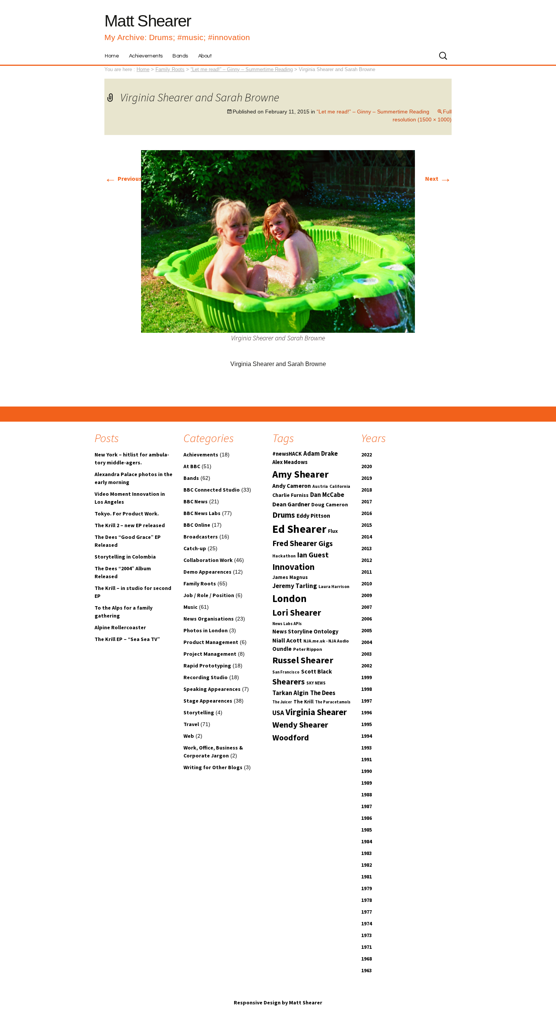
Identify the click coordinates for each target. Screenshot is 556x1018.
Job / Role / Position (208, 595)
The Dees (322, 693)
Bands (180, 56)
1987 (366, 806)
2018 (366, 489)
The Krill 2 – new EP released (130, 525)
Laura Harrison (333, 586)
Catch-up (194, 548)
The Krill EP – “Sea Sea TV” (127, 639)
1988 (366, 794)
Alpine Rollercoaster (120, 627)
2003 (366, 653)
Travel (191, 724)
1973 (366, 935)
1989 (366, 782)
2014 (366, 536)
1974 (366, 923)
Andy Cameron (291, 485)
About (205, 56)
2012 (366, 560)
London (289, 598)
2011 (366, 571)
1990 (366, 771)
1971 (366, 947)
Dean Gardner (291, 504)
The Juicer (282, 702)
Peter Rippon (307, 649)
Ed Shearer (299, 529)
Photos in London (205, 630)
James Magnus (290, 577)
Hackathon (284, 556)
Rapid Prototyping (207, 665)
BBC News (195, 501)
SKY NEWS (316, 683)
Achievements (146, 56)
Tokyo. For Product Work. (127, 513)
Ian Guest (313, 554)
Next (438, 178)
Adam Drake (320, 454)
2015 (366, 524)
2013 (366, 548)
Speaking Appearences (212, 689)
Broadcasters (200, 536)
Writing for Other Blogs (212, 767)
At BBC (191, 466)
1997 (366, 700)
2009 (366, 595)
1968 (366, 958)
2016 (366, 513)
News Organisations (208, 618)
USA (278, 713)
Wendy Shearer (300, 724)
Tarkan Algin (290, 693)
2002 (366, 665)
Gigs (325, 543)
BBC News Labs (202, 513)
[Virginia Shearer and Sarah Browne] (278, 241)
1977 (366, 911)
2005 (366, 630)
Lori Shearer (296, 612)
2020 (366, 466)
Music (190, 607)
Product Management (210, 642)
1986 (366, 818)
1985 (366, 829)
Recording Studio (205, 677)
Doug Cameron (329, 504)
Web (188, 735)
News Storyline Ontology (305, 631)
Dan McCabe (327, 495)
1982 (366, 864)
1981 (366, 876)
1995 (366, 724)
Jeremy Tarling (294, 586)
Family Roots (199, 583)
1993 (366, 747)
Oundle (282, 648)
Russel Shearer (302, 660)
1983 (366, 853)
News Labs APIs (287, 623)
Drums (283, 515)
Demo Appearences (207, 571)
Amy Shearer (300, 474)
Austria (320, 486)
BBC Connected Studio (211, 489)
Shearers (288, 682)
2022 (366, 454)
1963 (366, 970)
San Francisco (286, 672)
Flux (333, 531)
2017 (366, 501)
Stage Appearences (207, 700)
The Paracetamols (333, 702)
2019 (366, 478)
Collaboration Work (208, 560)
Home (112, 56)
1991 (366, 759)
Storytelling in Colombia (125, 556)
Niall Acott (287, 640)
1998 (366, 689)
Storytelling (198, 712)
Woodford (290, 737)
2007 (366, 607)
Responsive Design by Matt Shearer (278, 1002)
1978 (366, 900)
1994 (366, 735)
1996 (366, 712)
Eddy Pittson (313, 515)
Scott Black (316, 671)
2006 (366, 618)
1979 (366, 888)
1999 (366, 677)
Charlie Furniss (290, 495)
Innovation (293, 566)
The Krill (304, 701)
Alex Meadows (290, 462)
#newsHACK (287, 453)
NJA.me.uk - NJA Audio (326, 641)
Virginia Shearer (316, 711)
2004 (366, 642)
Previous (123, 178)
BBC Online (196, 524)
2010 (366, 583)
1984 (366, 841)
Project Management (209, 653)
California (339, 486)
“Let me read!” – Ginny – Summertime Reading (242, 69)
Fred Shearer (294, 543)
